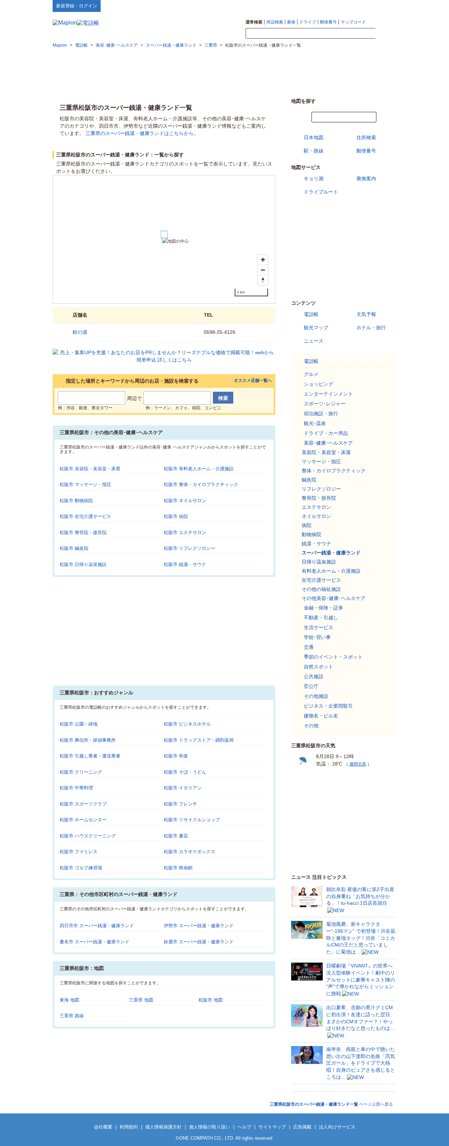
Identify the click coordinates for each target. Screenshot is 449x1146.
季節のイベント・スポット (333, 657)
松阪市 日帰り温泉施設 (83, 564)
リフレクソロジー (321, 489)
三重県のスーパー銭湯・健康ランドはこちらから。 (142, 133)
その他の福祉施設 (321, 589)
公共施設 (313, 676)
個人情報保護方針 (163, 1127)
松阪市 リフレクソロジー (189, 548)
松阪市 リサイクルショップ (192, 819)
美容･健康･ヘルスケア (328, 443)
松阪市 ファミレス (79, 851)
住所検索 (366, 137)
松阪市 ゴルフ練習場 (81, 867)
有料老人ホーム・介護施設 (331, 571)
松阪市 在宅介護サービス (85, 516)
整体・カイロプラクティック (334, 470)
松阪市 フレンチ (180, 804)
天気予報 (366, 314)
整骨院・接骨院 (319, 498)
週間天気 (357, 764)
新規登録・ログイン (76, 5)
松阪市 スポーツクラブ (83, 804)
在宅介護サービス (321, 580)
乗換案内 (366, 178)
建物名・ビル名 (321, 716)
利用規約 (129, 1127)
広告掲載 (302, 1127)
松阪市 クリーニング (81, 772)
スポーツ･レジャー (325, 403)
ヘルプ (363, 6)
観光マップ (316, 327)
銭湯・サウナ (316, 543)
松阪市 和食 (176, 756)
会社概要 (103, 1127)
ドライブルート (321, 192)
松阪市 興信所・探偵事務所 (88, 740)
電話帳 (311, 314)
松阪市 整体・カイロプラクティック (201, 484)
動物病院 (311, 534)
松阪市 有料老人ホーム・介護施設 (199, 468)
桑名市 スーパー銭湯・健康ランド (94, 941)
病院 (306, 525)
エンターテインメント (328, 394)
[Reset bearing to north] (263, 280)
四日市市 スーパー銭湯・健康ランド (97, 925)
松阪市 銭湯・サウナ (185, 564)
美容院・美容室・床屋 (326, 452)
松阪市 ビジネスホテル (187, 724)
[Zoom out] (263, 270)
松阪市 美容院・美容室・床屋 (90, 468)
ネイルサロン (316, 516)
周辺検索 (274, 22)
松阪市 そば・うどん (185, 772)
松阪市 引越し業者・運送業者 (90, 756)
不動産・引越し (321, 617)
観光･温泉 (315, 423)
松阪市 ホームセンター (83, 819)
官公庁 (311, 686)
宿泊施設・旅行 (321, 413)
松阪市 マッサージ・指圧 (85, 484)
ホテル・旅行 (371, 327)
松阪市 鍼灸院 (74, 548)
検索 (386, 33)
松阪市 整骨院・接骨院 (83, 532)
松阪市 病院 (176, 516)
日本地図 (313, 137)
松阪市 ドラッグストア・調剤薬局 (199, 740)
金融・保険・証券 (323, 608)
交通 (309, 647)
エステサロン (316, 507)
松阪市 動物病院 (76, 500)
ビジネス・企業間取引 (328, 706)
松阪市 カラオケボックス (189, 851)
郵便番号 (328, 22)
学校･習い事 (317, 637)
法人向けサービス (337, 1127)
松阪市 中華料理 (76, 787)
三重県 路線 (72, 1015)
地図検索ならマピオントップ (327, 6)
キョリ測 (313, 178)
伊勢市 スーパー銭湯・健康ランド (199, 925)
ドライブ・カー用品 (326, 433)
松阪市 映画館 (178, 867)
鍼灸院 (309, 480)
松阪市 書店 (176, 835)
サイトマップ (384, 6)
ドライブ (307, 22)
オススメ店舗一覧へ (253, 380)
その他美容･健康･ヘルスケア (334, 598)
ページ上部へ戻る (331, 1104)
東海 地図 (69, 1000)
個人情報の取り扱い (209, 1127)
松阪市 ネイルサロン (185, 500)
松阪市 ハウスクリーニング (88, 835)
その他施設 (316, 696)
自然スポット (318, 666)
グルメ (311, 374)
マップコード (353, 22)
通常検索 (254, 22)
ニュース (313, 341)
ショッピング (318, 384)
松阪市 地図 (211, 1000)
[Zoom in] (263, 260)
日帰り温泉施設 (319, 562)
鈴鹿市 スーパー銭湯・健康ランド (199, 941)
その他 (311, 725)
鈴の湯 (80, 332)
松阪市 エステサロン (185, 532)
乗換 (291, 22)
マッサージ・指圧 (321, 461)
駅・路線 (313, 151)
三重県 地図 (141, 1000)
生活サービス (318, 627)
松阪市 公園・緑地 (79, 724)
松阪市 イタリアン (183, 787)
